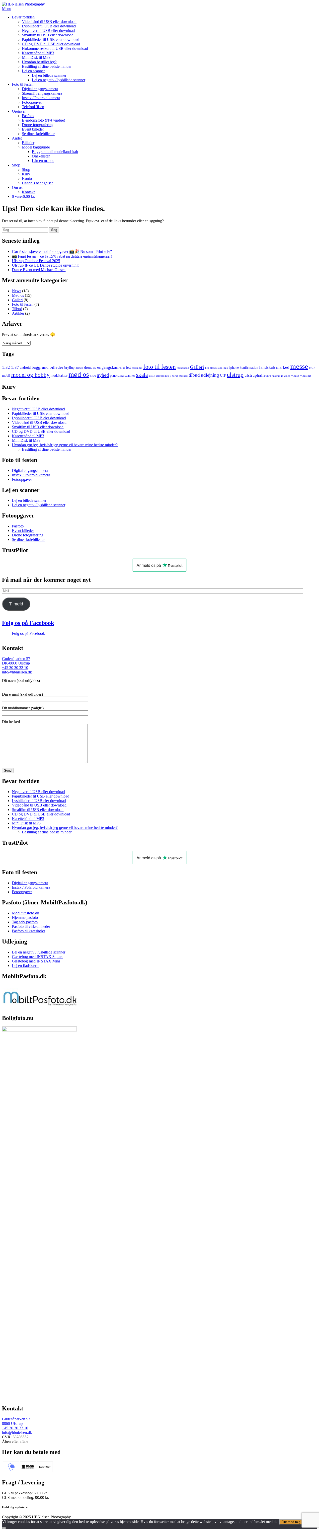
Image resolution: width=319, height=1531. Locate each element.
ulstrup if (277, 375)
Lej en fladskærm (25, 965)
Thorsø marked (179, 375)
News (16, 291)
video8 (295, 375)
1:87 (15, 367)
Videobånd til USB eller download (49, 21)
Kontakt (28, 192)
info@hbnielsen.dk (17, 672)
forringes (137, 367)
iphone (234, 367)
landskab (267, 367)
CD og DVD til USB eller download (51, 44)
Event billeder (33, 129)
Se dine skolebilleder (38, 134)
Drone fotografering (37, 125)
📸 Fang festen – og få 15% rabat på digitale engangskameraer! (62, 256)
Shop (16, 165)
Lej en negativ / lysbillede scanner (58, 80)
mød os (79, 374)
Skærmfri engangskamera (42, 93)
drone (88, 367)
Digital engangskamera (40, 89)
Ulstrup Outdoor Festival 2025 (36, 261)
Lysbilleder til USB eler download (49, 26)
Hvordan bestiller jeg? (39, 62)
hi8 (207, 367)
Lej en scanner (33, 71)
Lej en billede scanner (49, 75)
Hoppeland (216, 367)
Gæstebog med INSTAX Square (37, 956)
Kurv (26, 174)
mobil (6, 375)
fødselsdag (183, 367)
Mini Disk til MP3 (36, 57)
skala (142, 375)
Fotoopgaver (32, 102)
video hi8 (305, 375)
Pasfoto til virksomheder (31, 926)
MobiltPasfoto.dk (25, 913)
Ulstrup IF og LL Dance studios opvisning (45, 265)
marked (282, 367)
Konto (27, 178)
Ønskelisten (41, 156)
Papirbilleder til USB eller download (50, 39)
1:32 (6, 367)
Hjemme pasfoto (25, 917)
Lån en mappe (43, 160)
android (25, 367)
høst (226, 367)
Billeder (28, 143)
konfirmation (249, 367)
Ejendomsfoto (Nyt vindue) (43, 120)
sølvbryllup (162, 375)
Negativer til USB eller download (48, 30)
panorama (117, 375)
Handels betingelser (37, 183)
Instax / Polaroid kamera (41, 98)
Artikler (18, 313)
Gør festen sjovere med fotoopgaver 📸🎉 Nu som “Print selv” (62, 251)
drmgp (79, 367)
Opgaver (19, 111)
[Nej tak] (4, 1528)
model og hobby (30, 375)
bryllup (69, 367)
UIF (223, 375)
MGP (312, 367)
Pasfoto (28, 116)
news (93, 375)
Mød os (18, 295)
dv (94, 367)
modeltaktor (59, 375)
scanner (130, 375)
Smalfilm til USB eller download (48, 35)
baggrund (40, 367)
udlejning (210, 375)
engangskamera (111, 367)
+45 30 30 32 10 (15, 667)
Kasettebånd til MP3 (38, 53)
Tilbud (17, 309)
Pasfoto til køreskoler (28, 931)
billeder (56, 367)
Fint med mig (290, 1522)
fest (128, 367)
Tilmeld (16, 603)
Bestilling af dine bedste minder (47, 66)
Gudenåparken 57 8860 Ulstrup (16, 1421)
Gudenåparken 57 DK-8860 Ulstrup (16, 660)
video (287, 375)
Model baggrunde (36, 147)
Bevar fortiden (23, 17)
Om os (17, 187)
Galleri (17, 300)
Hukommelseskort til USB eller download (55, 48)
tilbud (194, 375)
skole (152, 375)
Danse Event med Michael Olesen (39, 270)
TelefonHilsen (33, 107)
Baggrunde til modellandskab (55, 151)
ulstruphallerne (257, 375)
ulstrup (235, 374)
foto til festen (159, 367)
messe (299, 366)
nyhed (103, 375)
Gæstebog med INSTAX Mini (36, 961)
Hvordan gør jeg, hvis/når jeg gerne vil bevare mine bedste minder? (65, 445)
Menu (6, 8)
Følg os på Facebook (28, 623)
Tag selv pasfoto (25, 922)
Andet (17, 138)
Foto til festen (22, 84)
